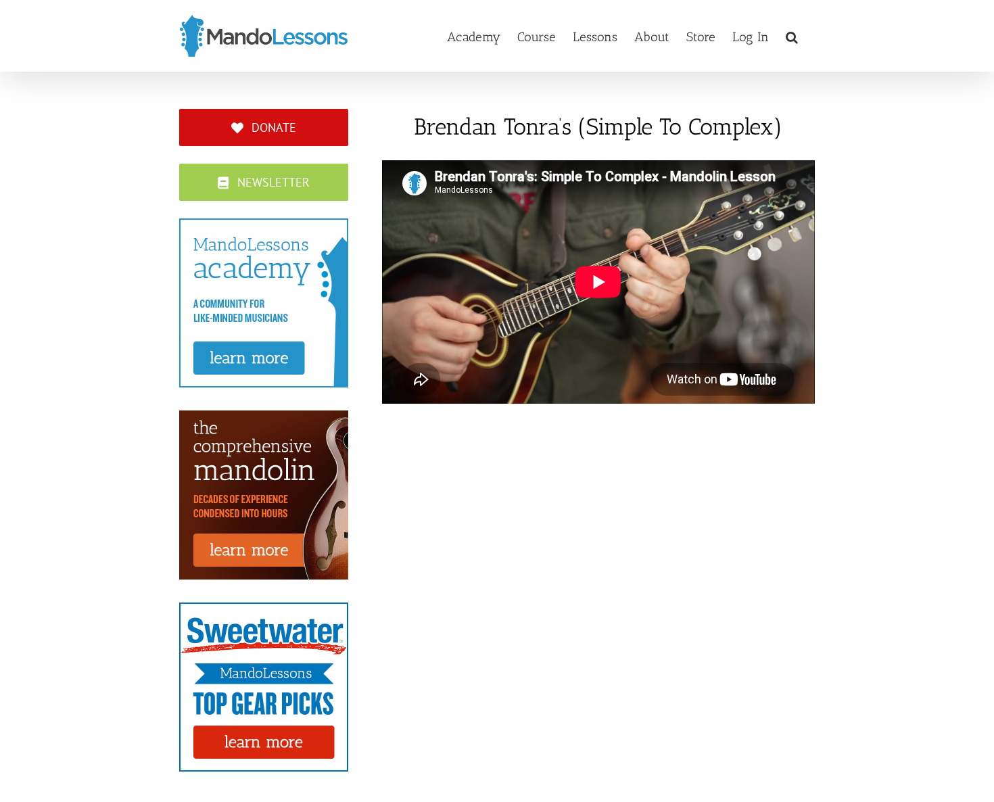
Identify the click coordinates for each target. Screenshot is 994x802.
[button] (792, 36)
